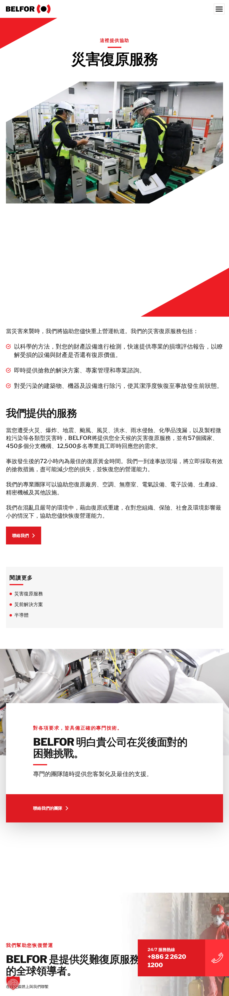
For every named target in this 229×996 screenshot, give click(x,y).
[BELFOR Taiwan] (114, 9)
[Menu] (219, 9)
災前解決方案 (28, 604)
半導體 (21, 615)
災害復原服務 (28, 594)
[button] (13, 983)
